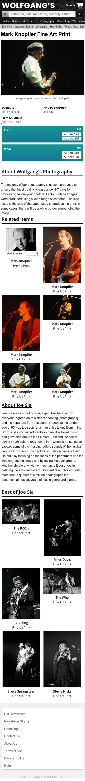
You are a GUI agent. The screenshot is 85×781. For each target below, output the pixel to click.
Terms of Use (13, 751)
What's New (71, 26)
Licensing (11, 728)
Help (7, 765)
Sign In (70, 5)
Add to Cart (71, 134)
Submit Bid (55, 26)
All (5, 14)
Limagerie (41, 26)
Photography (47, 21)
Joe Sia (48, 112)
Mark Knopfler (10, 112)
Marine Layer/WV (66, 21)
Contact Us (12, 736)
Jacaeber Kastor (24, 26)
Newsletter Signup (17, 721)
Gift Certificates (15, 714)
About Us (10, 743)
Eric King (7, 26)
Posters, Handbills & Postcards (20, 21)
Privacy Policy (14, 758)
